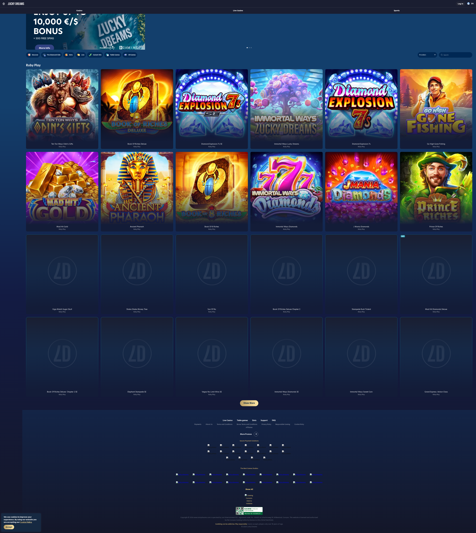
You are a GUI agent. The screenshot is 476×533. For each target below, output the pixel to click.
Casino (79, 10)
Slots (254, 420)
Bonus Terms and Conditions (247, 424)
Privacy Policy (266, 424)
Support (264, 420)
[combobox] (470, 3)
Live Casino (238, 10)
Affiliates (249, 427)
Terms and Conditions (224, 424)
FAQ (274, 420)
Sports (397, 10)
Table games (242, 420)
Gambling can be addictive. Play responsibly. (231, 524)
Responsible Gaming (282, 424)
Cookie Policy (299, 424)
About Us (209, 424)
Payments (197, 424)
